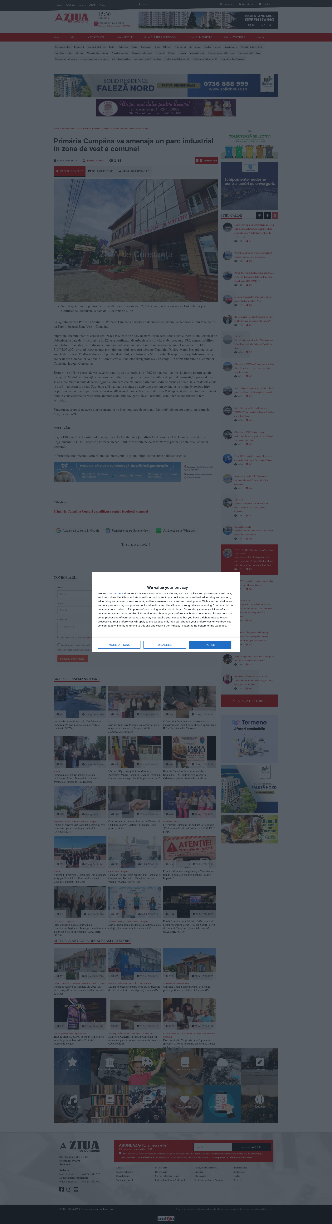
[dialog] (166, 612)
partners (118, 593)
